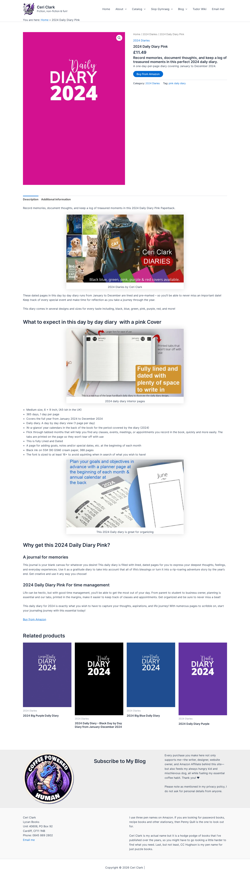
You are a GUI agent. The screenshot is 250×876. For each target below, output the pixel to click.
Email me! (218, 9)
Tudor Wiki (199, 9)
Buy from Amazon (148, 74)
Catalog (137, 9)
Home (106, 9)
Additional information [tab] (56, 199)
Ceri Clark (46, 7)
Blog (181, 9)
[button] (119, 38)
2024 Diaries (150, 34)
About (119, 9)
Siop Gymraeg (160, 9)
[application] (125, 9)
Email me (29, 840)
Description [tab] (30, 199)
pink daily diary (177, 83)
